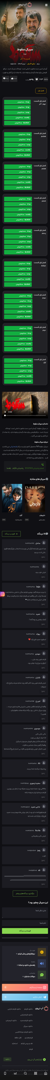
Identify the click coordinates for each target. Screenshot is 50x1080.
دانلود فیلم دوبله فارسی (24, 1032)
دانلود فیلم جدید (26, 1020)
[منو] (46, 5)
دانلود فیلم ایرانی (26, 1014)
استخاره (15, 1043)
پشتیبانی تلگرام (18, 468)
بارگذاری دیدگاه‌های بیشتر (25, 893)
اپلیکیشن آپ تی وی (23, 1059)
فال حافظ (18, 1037)
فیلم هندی (29, 1037)
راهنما (9, 468)
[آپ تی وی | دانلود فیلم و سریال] (25, 6)
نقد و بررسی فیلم (27, 1043)
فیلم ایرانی (13, 446)
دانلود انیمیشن (11, 1020)
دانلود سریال (28, 1026)
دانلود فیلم (28, 1009)
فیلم (31, 1049)
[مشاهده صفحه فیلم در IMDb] (45, 79)
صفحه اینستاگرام (36, 987)
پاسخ (43, 557)
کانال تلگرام (37, 997)
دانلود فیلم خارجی (14, 1009)
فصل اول (41, 90)
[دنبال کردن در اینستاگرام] (2, 594)
